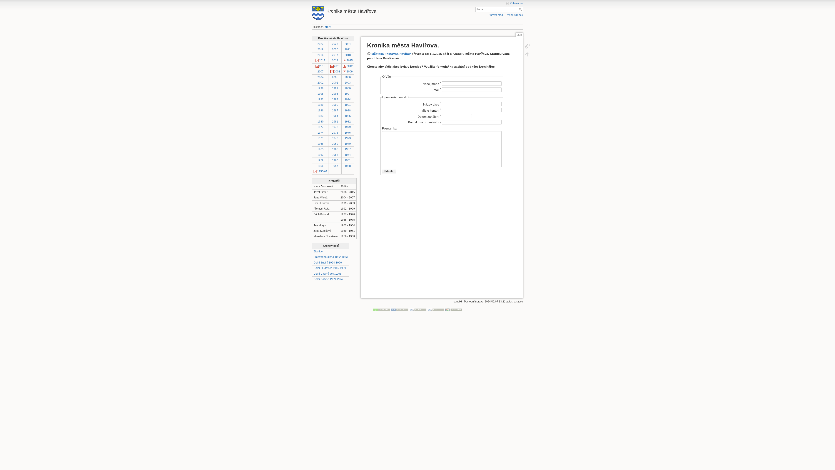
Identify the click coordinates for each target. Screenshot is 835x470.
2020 (335, 49)
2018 (348, 55)
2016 (320, 55)
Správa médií (496, 15)
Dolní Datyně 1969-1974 (328, 279)
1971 (320, 138)
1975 (335, 132)
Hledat (521, 9)
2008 (337, 71)
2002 (335, 82)
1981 (335, 121)
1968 (320, 143)
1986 (320, 110)
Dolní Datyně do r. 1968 (327, 273)
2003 (348, 82)
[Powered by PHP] (399, 309)
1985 (348, 116)
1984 (335, 116)
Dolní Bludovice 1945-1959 (330, 268)
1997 (348, 93)
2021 (348, 49)
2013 (322, 60)
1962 (320, 154)
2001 (320, 82)
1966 (335, 149)
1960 (335, 160)
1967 (348, 149)
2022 (320, 43)
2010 (322, 66)
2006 (348, 77)
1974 (320, 132)
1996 (335, 93)
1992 (320, 99)
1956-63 (322, 171)
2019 (320, 49)
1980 (320, 121)
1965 (320, 149)
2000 (348, 88)
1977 (320, 127)
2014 (335, 60)
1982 (348, 121)
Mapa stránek (515, 15)
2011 (337, 66)
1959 (320, 160)
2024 (348, 43)
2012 (350, 66)
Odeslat (389, 171)
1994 (348, 99)
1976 (348, 132)
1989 (320, 104)
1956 (320, 166)
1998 (320, 88)
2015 (350, 60)
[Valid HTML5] (417, 309)
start (328, 27)
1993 (335, 99)
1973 (348, 138)
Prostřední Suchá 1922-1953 (331, 256)
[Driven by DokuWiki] (453, 309)
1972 (335, 138)
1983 (320, 116)
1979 (348, 127)
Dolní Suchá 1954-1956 (328, 262)
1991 (348, 104)
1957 (335, 166)
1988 (348, 110)
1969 (335, 143)
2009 (350, 71)
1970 (348, 143)
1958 (348, 166)
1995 (320, 93)
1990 (335, 104)
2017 (335, 55)
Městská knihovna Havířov (391, 53)
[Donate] (381, 309)
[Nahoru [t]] (527, 54)
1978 (335, 127)
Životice (318, 251)
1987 (335, 110)
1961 (348, 160)
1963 (335, 154)
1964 (348, 154)
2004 (320, 77)
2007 (320, 71)
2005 (335, 77)
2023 (335, 43)
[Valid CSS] (435, 309)
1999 (335, 88)
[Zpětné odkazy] (527, 46)
